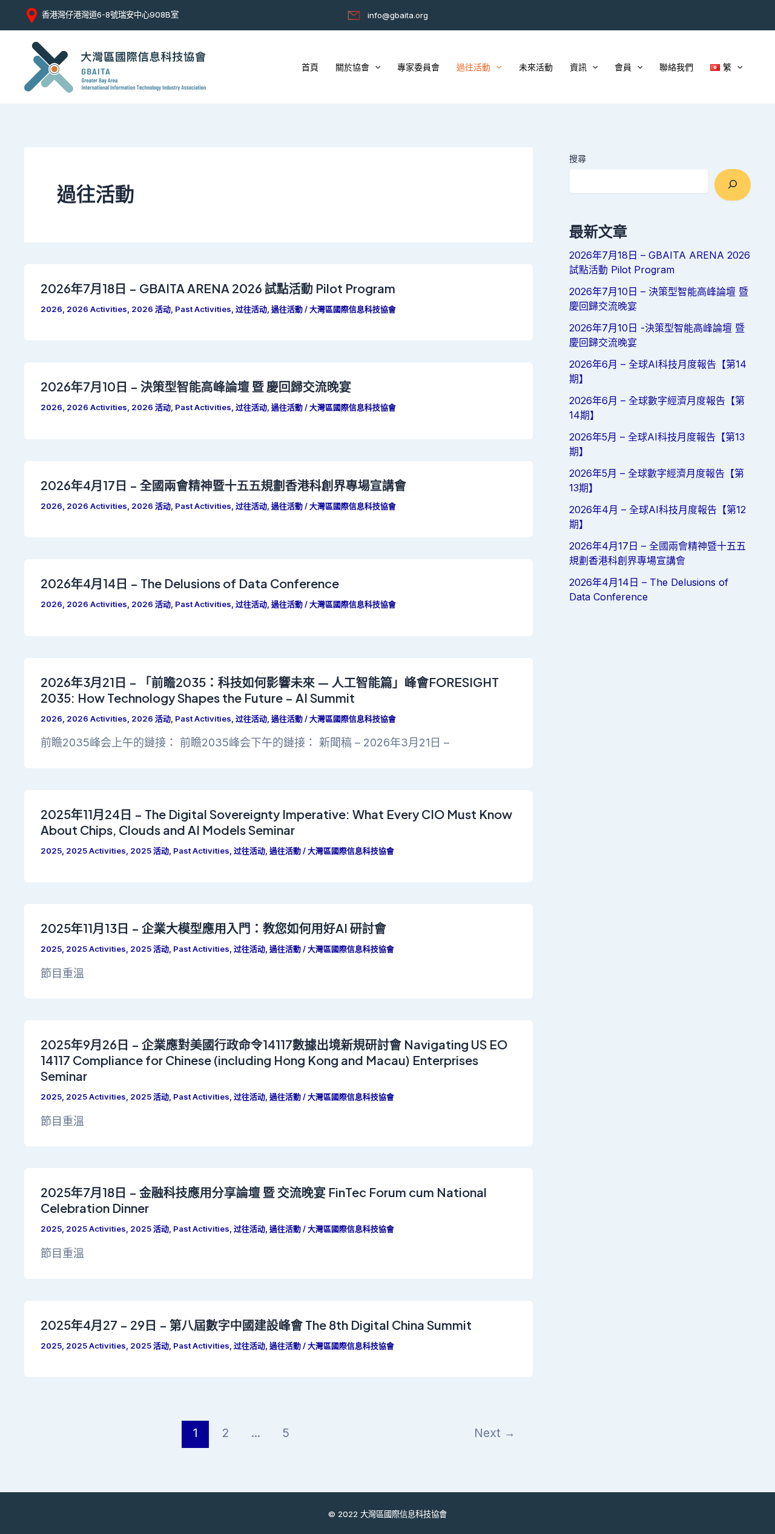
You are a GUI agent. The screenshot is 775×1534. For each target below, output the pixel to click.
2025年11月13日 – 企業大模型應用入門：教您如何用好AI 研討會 (213, 927)
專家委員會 (418, 67)
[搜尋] (732, 185)
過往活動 (473, 67)
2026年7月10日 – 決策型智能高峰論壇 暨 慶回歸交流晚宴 (196, 386)
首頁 (310, 67)
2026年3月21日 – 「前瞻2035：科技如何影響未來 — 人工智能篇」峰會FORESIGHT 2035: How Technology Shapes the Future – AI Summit (270, 689)
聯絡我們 (676, 67)
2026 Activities (97, 309)
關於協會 (352, 67)
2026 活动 (151, 309)
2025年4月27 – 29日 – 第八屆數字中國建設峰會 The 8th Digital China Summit (256, 1324)
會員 (623, 67)
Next (494, 1433)
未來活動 (536, 67)
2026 (51, 309)
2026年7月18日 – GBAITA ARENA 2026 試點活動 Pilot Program (218, 288)
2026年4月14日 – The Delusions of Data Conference (190, 583)
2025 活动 (149, 850)
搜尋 (577, 158)
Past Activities (203, 309)
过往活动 (251, 309)
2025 (51, 850)
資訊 (578, 67)
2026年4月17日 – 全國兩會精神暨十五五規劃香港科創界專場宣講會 (223, 485)
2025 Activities (96, 850)
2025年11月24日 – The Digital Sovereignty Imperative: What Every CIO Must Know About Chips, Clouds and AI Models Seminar (276, 821)
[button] (374, 67)
